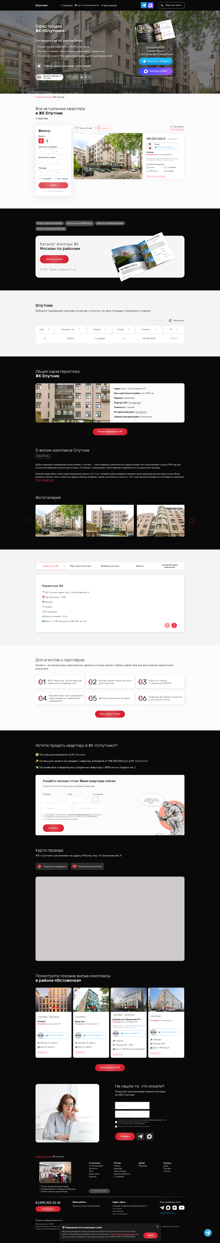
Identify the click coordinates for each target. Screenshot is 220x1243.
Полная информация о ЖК (110, 432)
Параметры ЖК (50, 566)
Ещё (171, 160)
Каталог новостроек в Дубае (49, 223)
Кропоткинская (110, 5)
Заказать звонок (48, 1209)
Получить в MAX (158, 71)
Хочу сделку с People (110, 714)
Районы (117, 1166)
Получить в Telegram (158, 61)
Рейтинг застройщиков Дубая (110, 223)
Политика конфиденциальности (49, 1220)
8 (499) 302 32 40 (48, 1203)
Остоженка (68, 5)
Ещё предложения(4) (110, 1067)
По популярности (177, 129)
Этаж (70, 794)
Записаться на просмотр (90, 866)
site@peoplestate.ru (168, 1213)
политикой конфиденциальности (79, 815)
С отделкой (46, 179)
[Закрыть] (157, 1227)
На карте (74, 77)
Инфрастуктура (110, 566)
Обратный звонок (173, 5)
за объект (52, 147)
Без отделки (62, 179)
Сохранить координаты (54, 866)
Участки (166, 1171)
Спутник (150, 152)
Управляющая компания (169, 566)
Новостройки (120, 1171)
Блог (91, 1171)
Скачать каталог (54, 259)
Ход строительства (80, 566)
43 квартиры (134, 403)
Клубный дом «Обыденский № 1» (127, 1020)
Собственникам (96, 1166)
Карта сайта (94, 1174)
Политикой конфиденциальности (125, 1234)
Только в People (85, 128)
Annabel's (41, 1022)
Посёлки (167, 1168)
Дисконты (105, 128)
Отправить (125, 1136)
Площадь (47, 794)
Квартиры (118, 1168)
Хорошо (150, 1235)
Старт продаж (42, 1017)
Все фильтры (179, 320)
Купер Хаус (80, 1022)
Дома (165, 1166)
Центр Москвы (54, 1017)
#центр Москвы (43, 456)
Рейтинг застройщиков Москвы (51, 229)
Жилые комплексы (122, 1174)
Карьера (92, 1177)
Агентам (87, 77)
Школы (139, 566)
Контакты (93, 1168)
